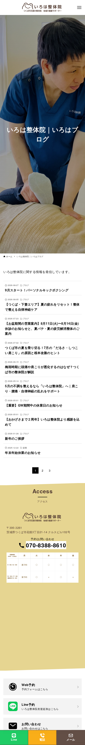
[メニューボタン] (79, 7)
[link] (42, 687)
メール (70, 739)
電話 (42, 739)
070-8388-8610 (46, 545)
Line (14, 739)
